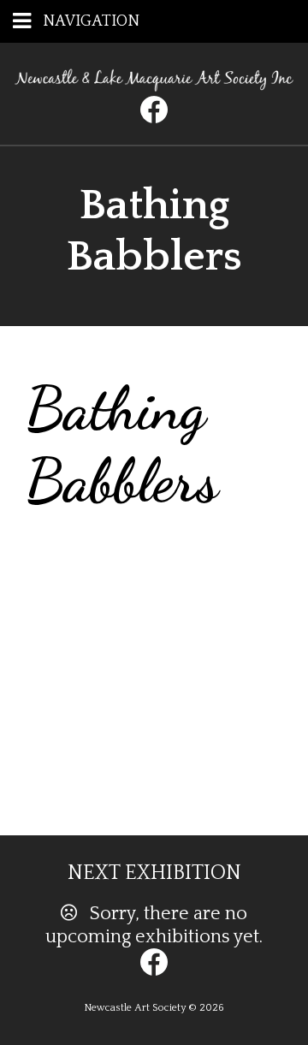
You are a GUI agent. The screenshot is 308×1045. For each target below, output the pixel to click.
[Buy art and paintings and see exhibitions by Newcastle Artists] (154, 85)
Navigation (91, 21)
